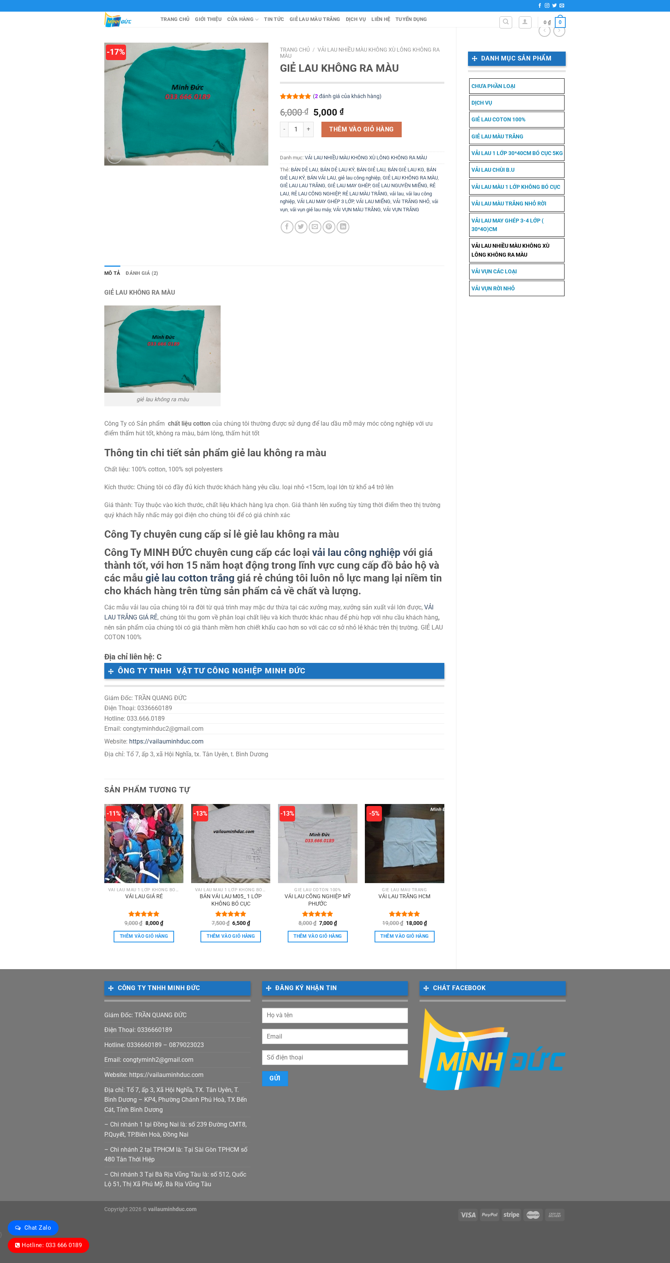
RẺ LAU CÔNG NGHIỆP (315, 194)
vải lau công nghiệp (356, 552)
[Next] (444, 880)
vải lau (397, 194)
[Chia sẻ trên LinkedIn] (343, 227)
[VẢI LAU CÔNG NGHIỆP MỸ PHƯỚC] (317, 843)
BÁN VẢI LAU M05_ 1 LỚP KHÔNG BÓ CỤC (231, 900)
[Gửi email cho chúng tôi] (561, 6)
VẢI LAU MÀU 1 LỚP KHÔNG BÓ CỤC (515, 187)
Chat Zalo (37, 1227)
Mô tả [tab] (112, 273)
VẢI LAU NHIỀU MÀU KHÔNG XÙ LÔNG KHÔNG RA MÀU (510, 250)
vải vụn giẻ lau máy (310, 209)
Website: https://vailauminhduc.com (154, 1074)
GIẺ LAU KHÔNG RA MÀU (410, 178)
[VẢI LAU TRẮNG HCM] (404, 843)
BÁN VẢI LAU (321, 178)
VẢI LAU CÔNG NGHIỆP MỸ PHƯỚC (318, 900)
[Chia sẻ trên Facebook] (287, 227)
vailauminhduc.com (172, 1209)
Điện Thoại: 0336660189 (138, 1030)
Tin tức (274, 19)
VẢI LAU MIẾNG (373, 201)
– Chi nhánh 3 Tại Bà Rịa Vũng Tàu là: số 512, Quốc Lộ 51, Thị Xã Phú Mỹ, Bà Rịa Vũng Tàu (175, 1179)
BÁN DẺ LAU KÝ (337, 170)
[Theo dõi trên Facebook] (539, 6)
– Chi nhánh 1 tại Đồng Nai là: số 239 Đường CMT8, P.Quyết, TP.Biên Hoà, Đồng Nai (175, 1129)
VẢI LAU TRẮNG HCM (404, 896)
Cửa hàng (240, 19)
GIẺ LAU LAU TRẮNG (302, 185)
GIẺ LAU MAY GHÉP (349, 185)
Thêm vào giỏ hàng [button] (144, 936)
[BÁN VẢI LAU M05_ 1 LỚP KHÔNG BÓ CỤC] (231, 843)
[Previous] (105, 880)
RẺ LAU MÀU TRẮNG (364, 194)
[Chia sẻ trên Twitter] (301, 227)
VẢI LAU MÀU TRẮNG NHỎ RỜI (508, 203)
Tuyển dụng (411, 19)
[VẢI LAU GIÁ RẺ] (144, 843)
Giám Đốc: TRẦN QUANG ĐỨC (145, 1015)
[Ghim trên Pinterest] (329, 227)
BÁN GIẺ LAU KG (406, 170)
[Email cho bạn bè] (315, 227)
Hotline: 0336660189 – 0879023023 (154, 1045)
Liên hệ (380, 19)
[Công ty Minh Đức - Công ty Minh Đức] (126, 19)
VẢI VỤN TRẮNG (401, 209)
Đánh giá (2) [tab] (142, 273)
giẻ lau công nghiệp (359, 178)
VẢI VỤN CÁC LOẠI (494, 271)
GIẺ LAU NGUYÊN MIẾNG (399, 185)
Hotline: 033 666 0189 (52, 1245)
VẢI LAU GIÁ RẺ (144, 896)
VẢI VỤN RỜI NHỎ (493, 288)
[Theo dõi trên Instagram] (547, 6)
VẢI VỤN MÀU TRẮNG (357, 209)
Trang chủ (175, 19)
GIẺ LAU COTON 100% (498, 119)
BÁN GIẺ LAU (371, 170)
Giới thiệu (208, 19)
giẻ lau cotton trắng (190, 578)
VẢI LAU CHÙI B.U (493, 170)
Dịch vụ (356, 19)
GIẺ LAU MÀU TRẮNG (315, 19)
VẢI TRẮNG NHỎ (411, 201)
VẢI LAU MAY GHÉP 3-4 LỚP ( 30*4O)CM (507, 224)
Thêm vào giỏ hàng (361, 129)
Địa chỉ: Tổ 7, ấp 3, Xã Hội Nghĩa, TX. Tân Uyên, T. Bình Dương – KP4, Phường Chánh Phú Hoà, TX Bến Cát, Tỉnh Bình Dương (175, 1099)
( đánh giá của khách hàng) (347, 96)
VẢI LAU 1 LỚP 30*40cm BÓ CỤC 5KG (517, 153)
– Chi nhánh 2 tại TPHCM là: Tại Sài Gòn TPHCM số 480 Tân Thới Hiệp (175, 1154)
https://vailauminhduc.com (166, 741)
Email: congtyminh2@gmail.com (148, 1059)
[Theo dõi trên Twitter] (554, 6)
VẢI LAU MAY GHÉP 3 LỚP (325, 201)
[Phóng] (114, 156)
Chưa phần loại (493, 86)
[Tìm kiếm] (505, 22)
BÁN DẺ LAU (304, 170)
